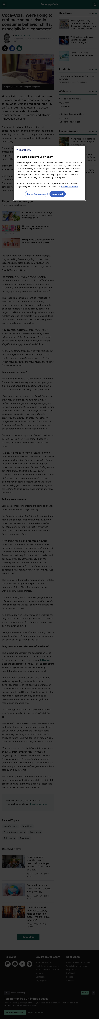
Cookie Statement (69, 186)
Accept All (57, 194)
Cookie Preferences (36, 194)
